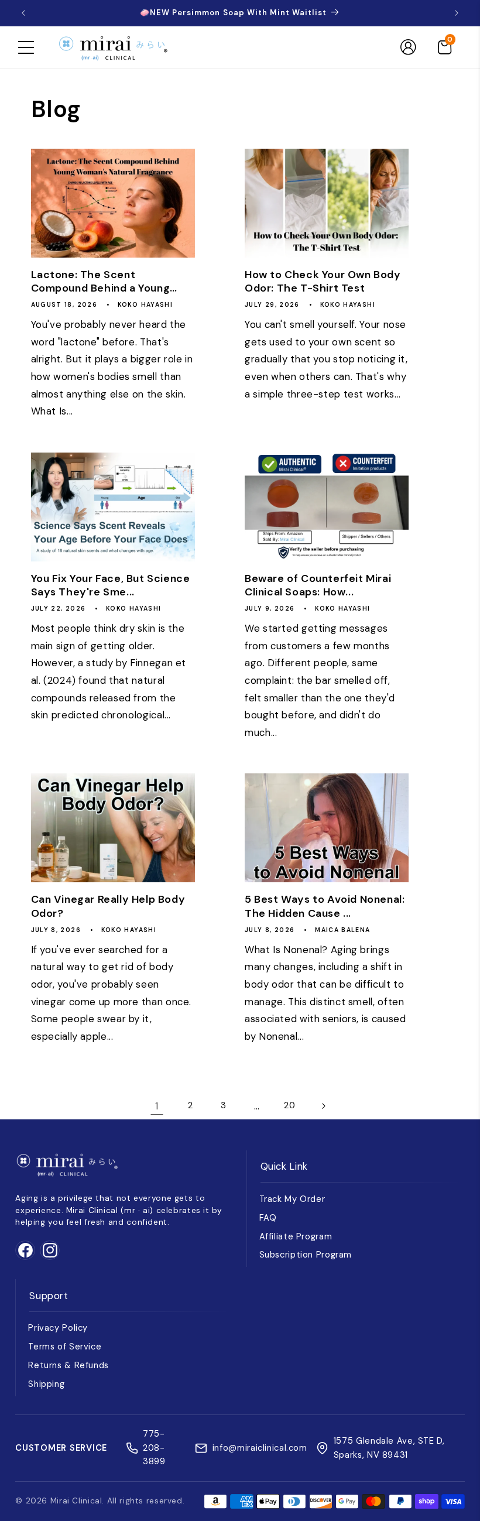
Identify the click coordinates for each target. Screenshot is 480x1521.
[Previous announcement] (23, 13)
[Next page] (323, 1105)
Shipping (46, 1384)
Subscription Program (305, 1254)
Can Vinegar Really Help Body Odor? (108, 906)
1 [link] (157, 1105)
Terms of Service (64, 1346)
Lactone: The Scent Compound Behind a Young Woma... (100, 282)
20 (289, 1105)
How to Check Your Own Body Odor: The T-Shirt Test (323, 281)
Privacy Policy (58, 1328)
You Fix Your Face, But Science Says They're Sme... (110, 585)
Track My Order (292, 1199)
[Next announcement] (456, 13)
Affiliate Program (295, 1236)
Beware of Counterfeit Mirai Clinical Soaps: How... (318, 585)
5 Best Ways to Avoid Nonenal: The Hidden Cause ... (324, 906)
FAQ (268, 1218)
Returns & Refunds (68, 1365)
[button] (25, 47)
